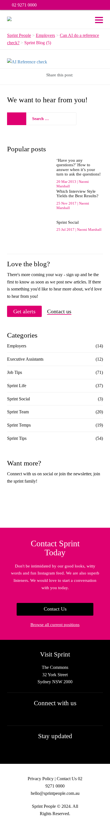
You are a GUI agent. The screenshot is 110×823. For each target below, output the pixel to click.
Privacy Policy (41, 778)
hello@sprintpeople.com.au (55, 793)
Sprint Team (18, 411)
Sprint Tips (17, 438)
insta (89, 5)
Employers (16, 345)
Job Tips (14, 372)
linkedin (96, 5)
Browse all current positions (55, 624)
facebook (81, 5)
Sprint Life (16, 385)
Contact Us (55, 609)
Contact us (59, 311)
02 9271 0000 (24, 5)
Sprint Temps (19, 425)
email (103, 5)
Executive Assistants (25, 359)
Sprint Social (18, 398)
